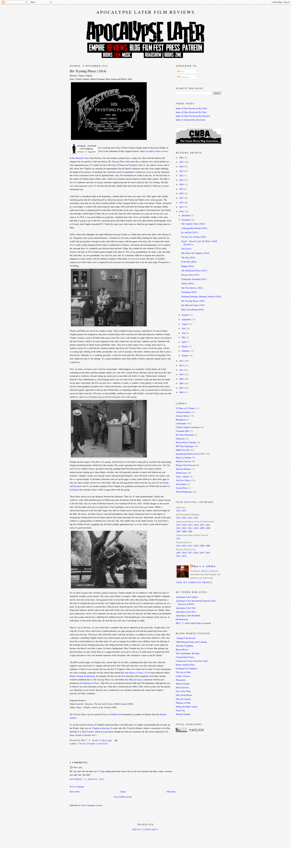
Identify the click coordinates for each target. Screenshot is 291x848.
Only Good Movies (184, 695)
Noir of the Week (183, 691)
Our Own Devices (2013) (192, 287)
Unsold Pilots (182, 487)
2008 (181, 383)
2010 (181, 374)
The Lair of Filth (183, 672)
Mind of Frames (183, 683)
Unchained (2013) (189, 292)
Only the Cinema (183, 699)
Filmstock (180, 438)
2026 (181, 157)
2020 (181, 184)
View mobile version (123, 796)
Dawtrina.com (182, 619)
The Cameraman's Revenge (187, 653)
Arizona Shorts (182, 415)
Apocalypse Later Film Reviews (145, 12)
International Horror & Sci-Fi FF (190, 453)
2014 (181, 211)
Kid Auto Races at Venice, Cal (134, 672)
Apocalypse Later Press (186, 611)
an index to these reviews (157, 151)
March (185, 346)
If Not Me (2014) (188, 261)
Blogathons (181, 419)
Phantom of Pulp (183, 702)
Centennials (181, 423)
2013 (181, 360)
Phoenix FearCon (183, 461)
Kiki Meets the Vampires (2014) (195, 253)
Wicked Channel (183, 714)
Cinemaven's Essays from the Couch (192, 660)
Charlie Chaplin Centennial (93, 743)
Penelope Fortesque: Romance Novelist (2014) (201, 296)
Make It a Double (183, 457)
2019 (181, 189)
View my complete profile (194, 582)
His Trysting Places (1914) (88, 71)
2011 (181, 370)
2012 (181, 365)
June (184, 332)
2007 (181, 387)
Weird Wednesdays (184, 491)
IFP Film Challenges (185, 446)
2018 (181, 193)
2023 (181, 171)
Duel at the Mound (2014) (192, 309)
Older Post (171, 791)
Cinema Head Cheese (185, 657)
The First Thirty (183, 480)
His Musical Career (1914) (193, 305)
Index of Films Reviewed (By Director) (193, 115)
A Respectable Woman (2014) (194, 228)
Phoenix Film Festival (185, 465)
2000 (181, 392)
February (186, 350)
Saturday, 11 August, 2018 (87, 779)
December (186, 215)
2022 (181, 175)
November (186, 219)
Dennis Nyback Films (185, 664)
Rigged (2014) (187, 266)
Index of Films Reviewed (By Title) (191, 108)
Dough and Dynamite (128, 165)
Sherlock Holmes (183, 469)
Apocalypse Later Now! (186, 607)
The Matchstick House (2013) (194, 270)
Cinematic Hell (182, 431)
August (185, 323)
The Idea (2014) (188, 257)
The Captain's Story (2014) (193, 223)
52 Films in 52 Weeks (185, 408)
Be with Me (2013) (189, 232)
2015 (181, 206)
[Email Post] (115, 740)
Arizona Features (183, 412)
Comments (184, 76)
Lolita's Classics (183, 676)
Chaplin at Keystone (101, 728)
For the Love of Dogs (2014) (193, 236)
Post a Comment (77, 786)
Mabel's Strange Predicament (82, 676)
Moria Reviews (182, 687)
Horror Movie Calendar (186, 442)
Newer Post (75, 791)
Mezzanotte (181, 679)
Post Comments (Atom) (92, 805)
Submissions (181, 472)
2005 (190, 531)
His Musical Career (80, 158)
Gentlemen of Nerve (90, 683)
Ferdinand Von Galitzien (186, 668)
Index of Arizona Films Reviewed (190, 119)
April (184, 341)
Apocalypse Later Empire (187, 596)
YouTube (113, 714)
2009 (181, 378)
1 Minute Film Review (186, 638)
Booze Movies (182, 649)
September (186, 319)
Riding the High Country (186, 706)
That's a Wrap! (182, 476)
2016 (181, 202)
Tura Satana (181, 484)
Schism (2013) (187, 283)
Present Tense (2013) (190, 274)
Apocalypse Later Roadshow (188, 615)
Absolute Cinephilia (184, 645)
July (184, 328)
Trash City (180, 710)
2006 (184, 531)
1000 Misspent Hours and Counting (191, 641)
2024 (181, 166)
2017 (181, 197)
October (185, 314)
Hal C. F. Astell (204, 566)
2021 (181, 180)
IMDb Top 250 (182, 450)
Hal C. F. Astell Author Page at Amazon (193, 623)
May (184, 337)
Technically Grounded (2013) (194, 279)
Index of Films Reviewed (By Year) (191, 112)
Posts (182, 71)
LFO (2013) (186, 248)
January (185, 355)
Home (123, 791)
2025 (181, 161)
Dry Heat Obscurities (185, 434)
